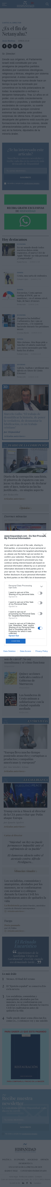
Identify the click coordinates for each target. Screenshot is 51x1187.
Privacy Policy (41, 651)
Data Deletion (9, 651)
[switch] (40, 593)
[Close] (45, 536)
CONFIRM (15, 641)
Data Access (25, 651)
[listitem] (25, 587)
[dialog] (25, 593)
